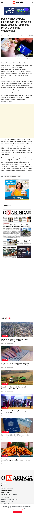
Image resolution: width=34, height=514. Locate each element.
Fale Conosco (5, 486)
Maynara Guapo (7, 35)
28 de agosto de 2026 (7, 367)
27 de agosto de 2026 (7, 391)
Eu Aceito (17, 512)
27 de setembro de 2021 (27, 35)
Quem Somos (5, 492)
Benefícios (5, 431)
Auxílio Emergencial (10, 176)
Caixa (19, 176)
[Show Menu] (2, 2)
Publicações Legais (6, 490)
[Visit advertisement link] (17, 11)
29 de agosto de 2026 (7, 343)
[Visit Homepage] (17, 2)
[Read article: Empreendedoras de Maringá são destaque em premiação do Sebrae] (17, 401)
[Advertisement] (17, 121)
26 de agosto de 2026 (7, 415)
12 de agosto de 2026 (7, 463)
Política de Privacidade (7, 488)
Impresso (4, 483)
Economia (5, 335)
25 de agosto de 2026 (7, 439)
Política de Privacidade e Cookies (20, 509)
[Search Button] (32, 2)
